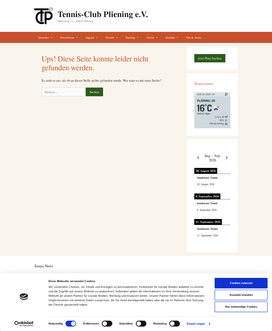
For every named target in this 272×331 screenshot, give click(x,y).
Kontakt (170, 37)
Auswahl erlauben (241, 294)
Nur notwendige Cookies (241, 306)
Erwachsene (67, 37)
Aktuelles (43, 37)
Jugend (90, 37)
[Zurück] (198, 157)
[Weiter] (226, 157)
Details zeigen (196, 323)
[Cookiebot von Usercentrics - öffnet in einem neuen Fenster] (24, 324)
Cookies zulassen (241, 283)
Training (130, 37)
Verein (150, 37)
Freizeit (109, 37)
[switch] (107, 324)
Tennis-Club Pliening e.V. (103, 14)
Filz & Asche (194, 37)
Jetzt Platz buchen (210, 58)
